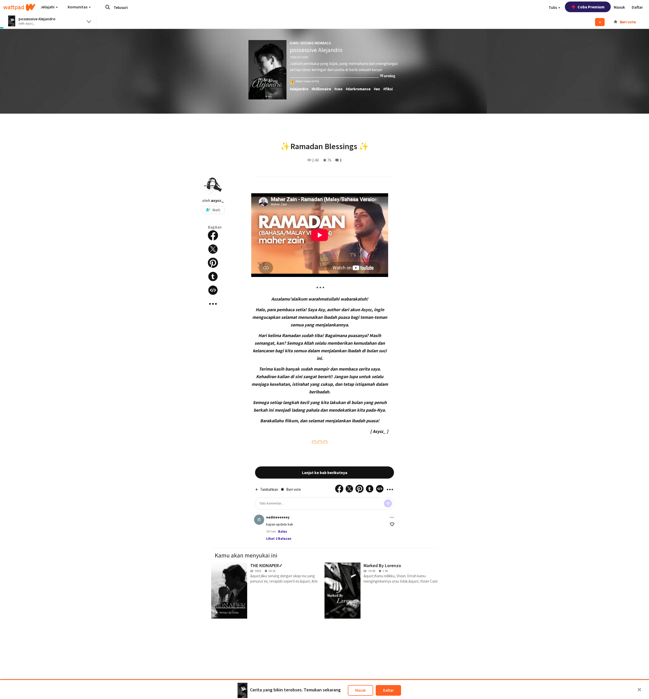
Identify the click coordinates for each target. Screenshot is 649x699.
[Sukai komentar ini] (392, 524)
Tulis (553, 7)
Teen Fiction (299, 57)
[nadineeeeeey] (259, 520)
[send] (388, 503)
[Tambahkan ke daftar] (600, 22)
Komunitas (78, 6)
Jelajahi (48, 6)
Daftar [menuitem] (637, 7)
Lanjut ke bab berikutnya (324, 472)
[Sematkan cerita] (213, 290)
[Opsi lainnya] (392, 517)
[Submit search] (108, 7)
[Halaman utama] (19, 7)
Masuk (360, 690)
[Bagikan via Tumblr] (213, 276)
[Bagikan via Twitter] (213, 249)
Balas (282, 531)
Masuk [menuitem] (619, 7)
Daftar (388, 690)
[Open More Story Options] (213, 304)
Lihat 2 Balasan (278, 538)
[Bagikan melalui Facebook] (213, 235)
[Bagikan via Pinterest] (213, 263)
